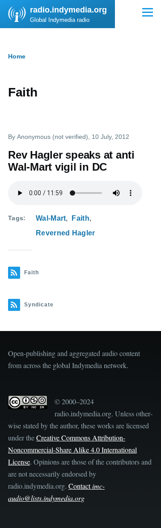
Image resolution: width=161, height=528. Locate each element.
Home (16, 56)
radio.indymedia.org (68, 9)
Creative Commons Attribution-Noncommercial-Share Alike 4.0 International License (72, 449)
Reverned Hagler (65, 233)
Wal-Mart (51, 218)
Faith (80, 218)
